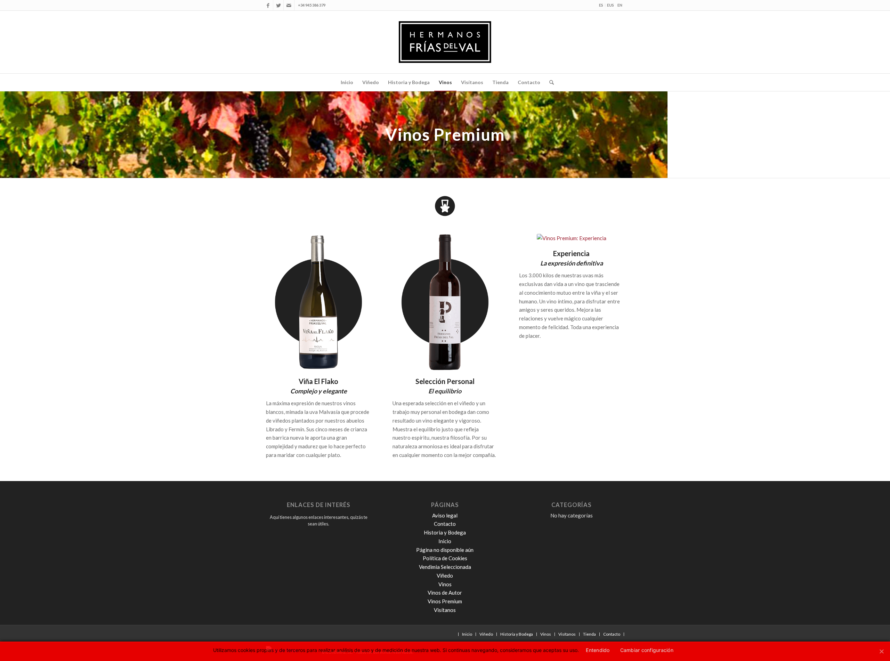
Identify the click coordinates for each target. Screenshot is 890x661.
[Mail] (289, 5)
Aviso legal (445, 515)
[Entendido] (881, 650)
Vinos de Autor (445, 592)
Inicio (444, 541)
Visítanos (445, 610)
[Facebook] (268, 5)
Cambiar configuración (646, 650)
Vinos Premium (445, 601)
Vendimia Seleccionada (445, 567)
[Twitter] (278, 5)
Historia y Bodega (445, 532)
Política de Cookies (445, 558)
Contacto (445, 524)
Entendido (597, 650)
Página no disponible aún (445, 550)
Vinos (445, 584)
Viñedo (445, 575)
